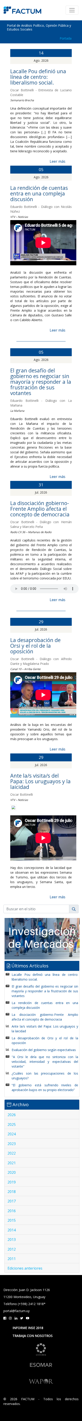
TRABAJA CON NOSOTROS (33, 1336)
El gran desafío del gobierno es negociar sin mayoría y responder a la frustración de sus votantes (40, 382)
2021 (12, 1162)
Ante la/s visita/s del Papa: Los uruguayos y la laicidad (40, 781)
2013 (12, 1239)
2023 (12, 1143)
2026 (12, 1114)
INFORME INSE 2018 (28, 1328)
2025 (12, 1124)
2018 (12, 1191)
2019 (12, 1182)
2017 (12, 1201)
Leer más (57, 161)
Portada (66, 38)
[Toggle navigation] (72, 10)
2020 (12, 1172)
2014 (12, 1230)
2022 (12, 1153)
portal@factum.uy (16, 1311)
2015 (12, 1220)
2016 (12, 1210)
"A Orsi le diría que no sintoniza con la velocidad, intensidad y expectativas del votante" (45, 1061)
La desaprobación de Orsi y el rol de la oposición (35, 645)
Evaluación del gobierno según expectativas (44, 1050)
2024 (12, 1134)
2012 (12, 1249)
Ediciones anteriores (25, 1268)
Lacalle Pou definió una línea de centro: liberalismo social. (38, 77)
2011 (12, 1258)
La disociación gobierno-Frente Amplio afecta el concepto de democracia (39, 508)
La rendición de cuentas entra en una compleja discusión (39, 193)
